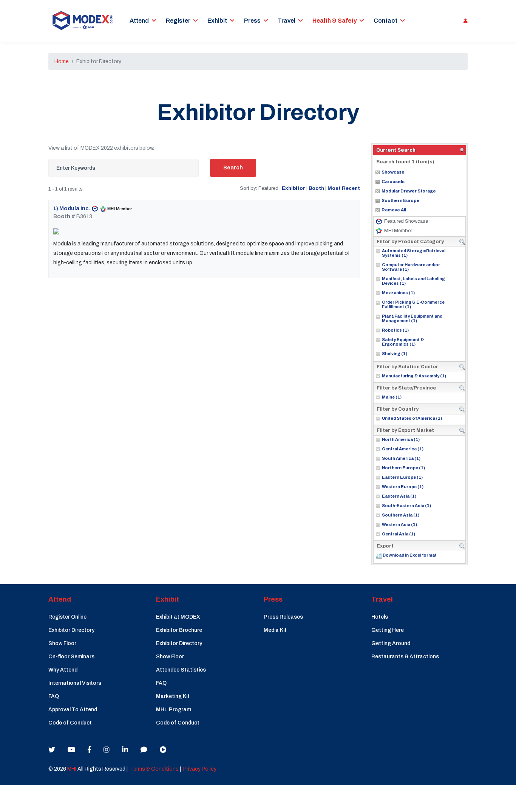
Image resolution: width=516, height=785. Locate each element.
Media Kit (275, 630)
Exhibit (217, 20)
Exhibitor (293, 188)
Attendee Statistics (181, 670)
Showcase (393, 172)
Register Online (67, 617)
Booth (316, 188)
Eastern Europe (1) (402, 477)
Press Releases (283, 617)
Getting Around (390, 643)
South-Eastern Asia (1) (406, 505)
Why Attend (62, 670)
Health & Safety (334, 20)
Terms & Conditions (154, 769)
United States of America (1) (412, 418)
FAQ (53, 696)
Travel (286, 20)
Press (252, 20)
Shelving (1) (394, 353)
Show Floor (62, 643)
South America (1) (401, 458)
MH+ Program (173, 709)
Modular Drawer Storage (409, 191)
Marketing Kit (173, 696)
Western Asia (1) (399, 524)
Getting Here (387, 630)
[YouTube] (71, 750)
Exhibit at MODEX (178, 617)
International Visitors (74, 683)
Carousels (393, 181)
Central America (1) (402, 449)
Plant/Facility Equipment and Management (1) (412, 318)
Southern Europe (401, 200)
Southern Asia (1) (400, 515)
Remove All (394, 210)
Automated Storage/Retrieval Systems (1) (413, 253)
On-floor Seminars (71, 656)
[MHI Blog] (144, 750)
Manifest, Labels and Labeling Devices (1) (413, 280)
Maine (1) (392, 397)
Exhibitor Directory (71, 630)
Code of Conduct (70, 723)
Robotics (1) (395, 330)
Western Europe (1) (402, 486)
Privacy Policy (199, 769)
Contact (385, 20)
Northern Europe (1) (403, 467)
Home (61, 61)
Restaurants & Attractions (405, 656)
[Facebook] (89, 750)
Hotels (379, 617)
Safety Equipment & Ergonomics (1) (403, 341)
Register (178, 20)
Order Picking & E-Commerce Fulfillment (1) (413, 304)
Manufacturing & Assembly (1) (414, 376)
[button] (464, 20)
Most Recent (344, 188)
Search (233, 168)
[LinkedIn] (125, 750)
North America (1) (401, 439)
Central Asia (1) (398, 534)
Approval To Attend (72, 709)
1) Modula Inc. (71, 208)
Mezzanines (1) (398, 292)
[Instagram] (107, 750)
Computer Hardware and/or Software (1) (411, 266)
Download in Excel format (410, 555)
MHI (71, 769)
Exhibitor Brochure (179, 630)
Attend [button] (139, 20)
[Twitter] (51, 750)
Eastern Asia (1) (399, 496)
